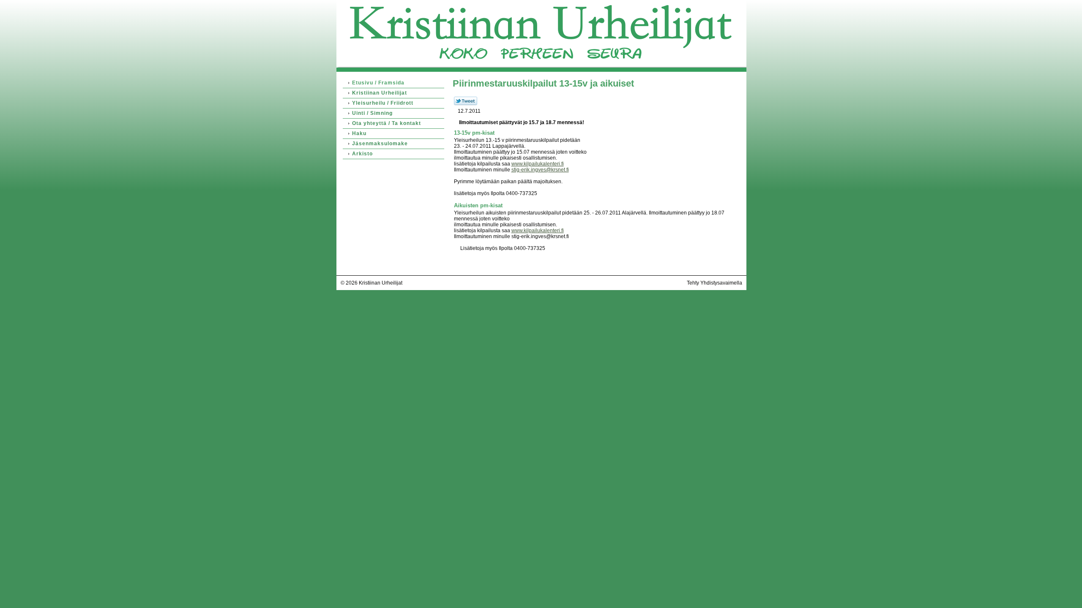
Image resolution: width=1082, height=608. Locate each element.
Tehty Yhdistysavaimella (714, 283)
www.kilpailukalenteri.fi (537, 164)
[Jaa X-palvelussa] (465, 103)
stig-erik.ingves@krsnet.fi (540, 170)
